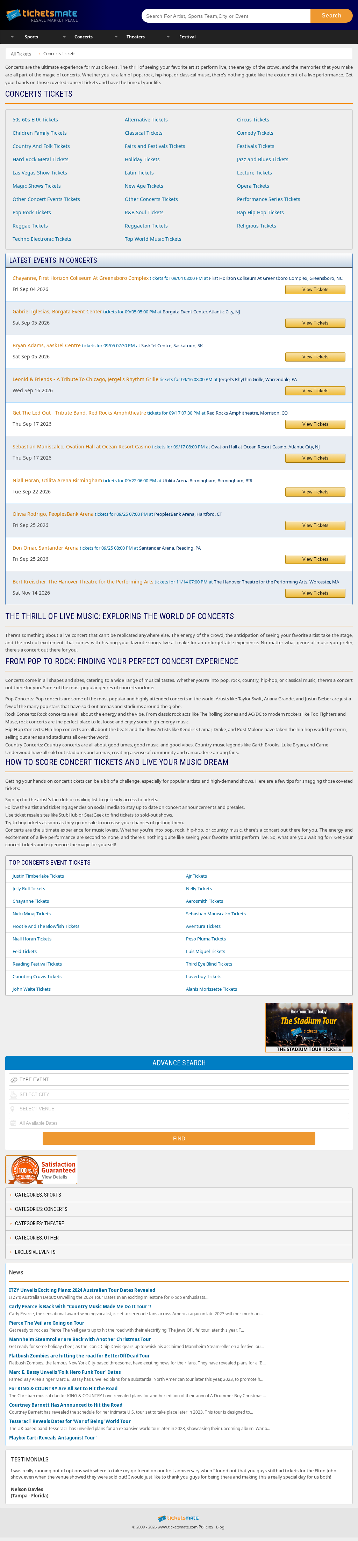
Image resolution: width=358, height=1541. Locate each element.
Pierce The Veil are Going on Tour (46, 1323)
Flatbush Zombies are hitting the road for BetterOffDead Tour (79, 1356)
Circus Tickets (253, 119)
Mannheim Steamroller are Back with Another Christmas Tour (80, 1339)
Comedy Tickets (255, 132)
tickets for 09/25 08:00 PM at (107, 547)
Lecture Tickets (254, 172)
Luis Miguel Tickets (205, 951)
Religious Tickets (256, 225)
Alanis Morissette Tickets (211, 989)
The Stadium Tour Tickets (309, 1049)
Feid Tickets (25, 951)
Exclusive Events (35, 1252)
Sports (31, 37)
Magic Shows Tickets (37, 186)
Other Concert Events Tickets (46, 199)
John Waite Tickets (32, 989)
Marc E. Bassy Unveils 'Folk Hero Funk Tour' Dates (65, 1372)
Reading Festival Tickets (37, 964)
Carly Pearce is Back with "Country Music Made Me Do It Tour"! (80, 1307)
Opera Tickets (253, 186)
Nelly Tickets (199, 888)
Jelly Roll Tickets (29, 888)
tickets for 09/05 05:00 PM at (126, 311)
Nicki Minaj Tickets (32, 913)
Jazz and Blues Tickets (262, 159)
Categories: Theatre (39, 1223)
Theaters (136, 37)
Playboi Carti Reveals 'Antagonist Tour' (52, 1438)
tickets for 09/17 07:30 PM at (150, 412)
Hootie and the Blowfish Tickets (46, 926)
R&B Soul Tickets (144, 212)
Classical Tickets (144, 132)
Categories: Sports (38, 1195)
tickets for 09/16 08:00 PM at (155, 379)
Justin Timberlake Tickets (38, 876)
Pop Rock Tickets (32, 212)
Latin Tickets (139, 172)
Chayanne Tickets (31, 901)
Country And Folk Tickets (41, 146)
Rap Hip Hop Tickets (260, 212)
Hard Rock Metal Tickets (41, 159)
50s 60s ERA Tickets (35, 119)
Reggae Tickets (30, 225)
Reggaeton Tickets (146, 225)
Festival (187, 37)
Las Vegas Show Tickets (40, 172)
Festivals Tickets (255, 146)
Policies (206, 1527)
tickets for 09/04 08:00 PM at (178, 278)
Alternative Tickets (146, 119)
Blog (220, 1526)
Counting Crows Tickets (37, 976)
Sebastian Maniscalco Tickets (216, 913)
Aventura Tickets (203, 926)
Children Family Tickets (40, 132)
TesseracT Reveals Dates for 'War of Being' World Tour (70, 1421)
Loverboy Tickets (203, 976)
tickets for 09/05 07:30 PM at (108, 345)
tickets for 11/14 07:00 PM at (176, 581)
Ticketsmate (66, 15)
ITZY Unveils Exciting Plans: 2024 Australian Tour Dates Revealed (82, 1290)
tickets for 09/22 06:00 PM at (132, 480)
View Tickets (315, 289)
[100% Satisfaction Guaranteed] (41, 1169)
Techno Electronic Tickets (42, 239)
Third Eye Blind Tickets (209, 964)
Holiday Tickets (142, 159)
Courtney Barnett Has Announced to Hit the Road (65, 1405)
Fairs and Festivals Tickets (155, 146)
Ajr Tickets (196, 876)
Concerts (83, 37)
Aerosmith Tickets (204, 901)
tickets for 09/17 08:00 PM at (166, 446)
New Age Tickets (144, 186)
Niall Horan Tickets (32, 939)
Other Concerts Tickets (151, 199)
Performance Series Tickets (268, 199)
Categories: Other (37, 1238)
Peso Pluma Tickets (206, 939)
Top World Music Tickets (153, 239)
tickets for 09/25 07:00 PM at (117, 514)
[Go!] (331, 16)
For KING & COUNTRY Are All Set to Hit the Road (63, 1389)
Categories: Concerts (41, 1209)
